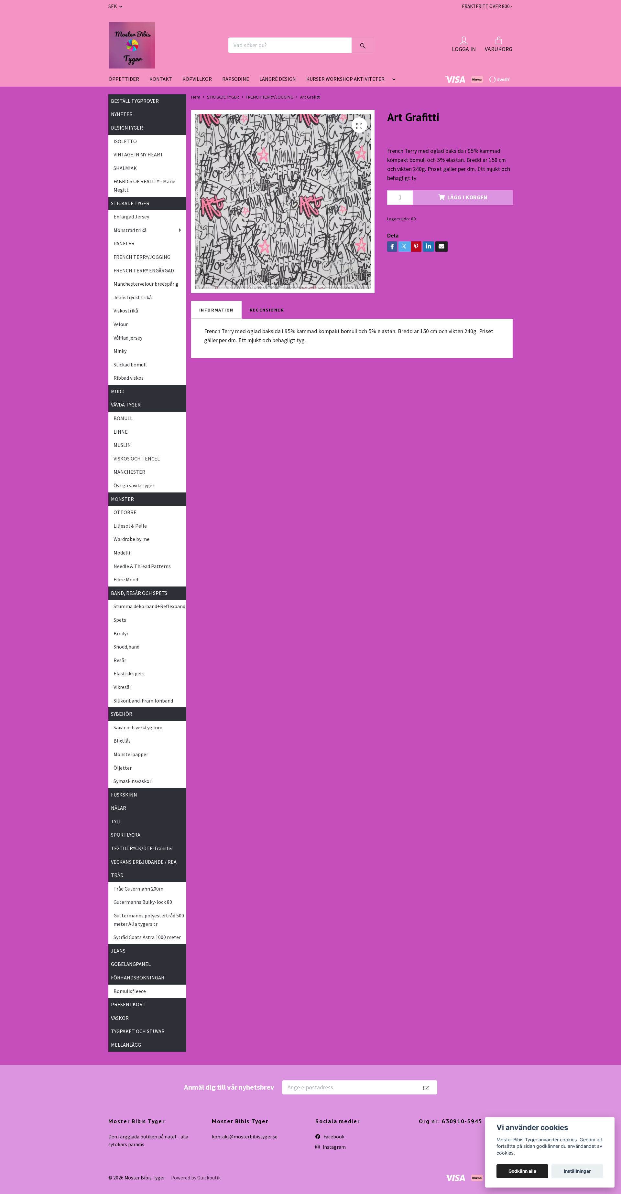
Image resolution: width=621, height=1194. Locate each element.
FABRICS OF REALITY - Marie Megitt (144, 185)
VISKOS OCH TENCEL (137, 458)
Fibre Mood (126, 579)
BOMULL (123, 418)
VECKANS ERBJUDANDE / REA (144, 862)
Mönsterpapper (131, 754)
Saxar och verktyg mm (138, 727)
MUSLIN (122, 445)
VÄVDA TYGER (126, 404)
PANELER (124, 243)
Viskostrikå (126, 310)
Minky (120, 351)
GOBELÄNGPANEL (131, 964)
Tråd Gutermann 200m (138, 888)
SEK (113, 6)
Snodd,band (126, 646)
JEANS (118, 950)
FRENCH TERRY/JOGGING (142, 257)
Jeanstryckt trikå (133, 297)
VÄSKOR (120, 1018)
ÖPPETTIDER (124, 79)
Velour (121, 324)
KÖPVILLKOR (197, 79)
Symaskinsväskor (132, 781)
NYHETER (122, 114)
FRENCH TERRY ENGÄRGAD (144, 270)
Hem (195, 97)
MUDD (118, 391)
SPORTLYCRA (125, 834)
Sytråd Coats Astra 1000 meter (147, 937)
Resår (120, 660)
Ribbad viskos (129, 378)
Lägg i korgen (467, 197)
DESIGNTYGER (127, 127)
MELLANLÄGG (126, 1044)
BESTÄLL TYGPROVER (135, 101)
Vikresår (122, 687)
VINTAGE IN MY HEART (138, 154)
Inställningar (577, 1171)
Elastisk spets (129, 673)
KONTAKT (160, 79)
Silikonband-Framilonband (143, 700)
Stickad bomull (130, 364)
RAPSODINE (235, 79)
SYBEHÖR (121, 714)
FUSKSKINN (124, 794)
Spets (120, 620)
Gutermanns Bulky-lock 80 (143, 902)
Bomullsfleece (130, 991)
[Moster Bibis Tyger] (132, 45)
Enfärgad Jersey (131, 216)
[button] (393, 81)
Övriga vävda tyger (134, 485)
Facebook (333, 1137)
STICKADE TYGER (130, 203)
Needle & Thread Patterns (142, 566)
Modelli (122, 552)
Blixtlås (122, 740)
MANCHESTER (129, 472)
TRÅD (117, 875)
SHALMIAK (125, 168)
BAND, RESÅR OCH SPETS (139, 593)
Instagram (334, 1147)
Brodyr (121, 633)
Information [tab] (216, 310)
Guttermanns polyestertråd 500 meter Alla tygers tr (149, 919)
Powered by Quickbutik (196, 1178)
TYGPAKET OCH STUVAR (138, 1031)
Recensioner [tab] (267, 310)
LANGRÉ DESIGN (277, 79)
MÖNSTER (122, 499)
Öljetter (123, 768)
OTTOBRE (125, 512)
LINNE (121, 431)
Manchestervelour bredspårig (146, 283)
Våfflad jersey (128, 337)
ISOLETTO (125, 141)
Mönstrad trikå (130, 230)
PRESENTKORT (128, 1004)
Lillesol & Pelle (130, 526)
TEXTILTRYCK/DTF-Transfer (142, 848)
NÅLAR (118, 808)
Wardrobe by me (131, 539)
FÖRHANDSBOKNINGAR (137, 977)
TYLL (116, 821)
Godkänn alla (522, 1171)
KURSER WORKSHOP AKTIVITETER (345, 79)
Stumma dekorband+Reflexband (149, 606)
